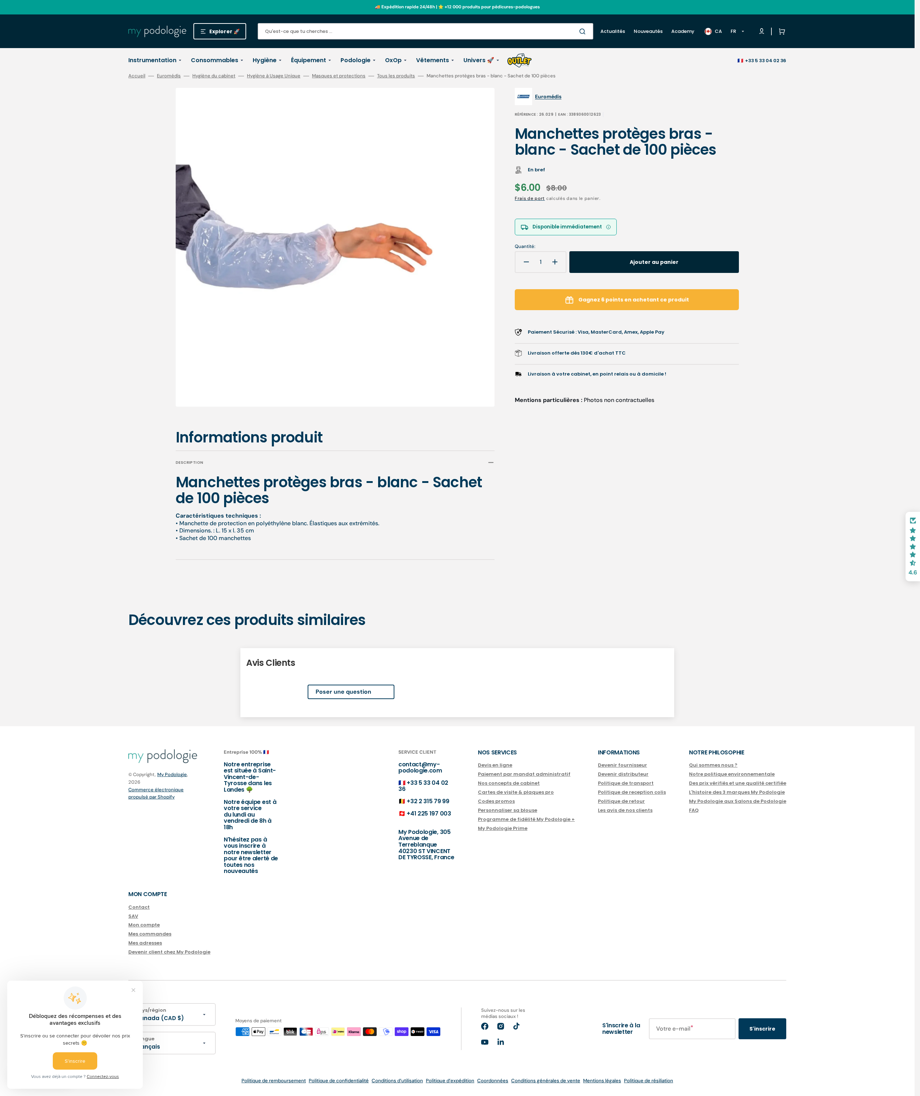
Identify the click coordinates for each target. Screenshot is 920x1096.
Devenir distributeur (623, 774)
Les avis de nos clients (625, 810)
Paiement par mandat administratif (524, 774)
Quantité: (525, 246)
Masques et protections (338, 76)
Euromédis (169, 76)
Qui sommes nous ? (713, 765)
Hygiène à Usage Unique (273, 76)
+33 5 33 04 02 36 (765, 60)
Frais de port (530, 198)
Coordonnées (492, 1081)
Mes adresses (145, 942)
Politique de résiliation (648, 1081)
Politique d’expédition (450, 1081)
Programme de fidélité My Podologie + (526, 819)
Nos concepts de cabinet (509, 783)
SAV (133, 916)
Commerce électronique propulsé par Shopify (156, 793)
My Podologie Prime (502, 828)
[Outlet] (519, 60)
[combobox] (425, 31)
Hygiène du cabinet (213, 76)
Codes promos (496, 801)
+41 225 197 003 (429, 813)
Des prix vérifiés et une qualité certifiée (737, 783)
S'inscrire (762, 1028)
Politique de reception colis (632, 792)
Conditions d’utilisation (397, 1081)
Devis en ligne (495, 765)
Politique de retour (621, 801)
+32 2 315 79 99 (428, 801)
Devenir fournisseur (622, 765)
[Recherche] (583, 31)
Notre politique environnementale (732, 774)
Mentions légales (602, 1081)
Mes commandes (149, 933)
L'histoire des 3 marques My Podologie (737, 792)
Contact (139, 907)
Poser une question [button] (343, 691)
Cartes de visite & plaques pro (516, 792)
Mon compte (144, 924)
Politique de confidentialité (339, 1081)
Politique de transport (626, 783)
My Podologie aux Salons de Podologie (737, 801)
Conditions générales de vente (545, 1081)
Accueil (136, 76)
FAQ (694, 810)
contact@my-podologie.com (420, 767)
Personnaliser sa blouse (507, 810)
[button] (780, 31)
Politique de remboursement (273, 1081)
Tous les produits (396, 76)
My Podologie (172, 774)
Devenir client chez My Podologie (169, 952)
